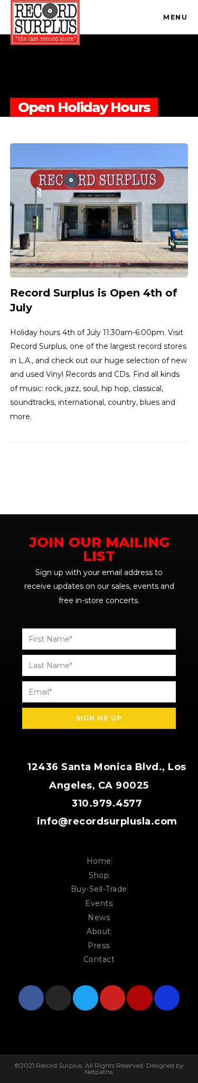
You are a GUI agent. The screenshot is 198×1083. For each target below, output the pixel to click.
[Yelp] (139, 998)
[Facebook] (31, 998)
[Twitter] (85, 998)
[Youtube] (112, 998)
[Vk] (167, 998)
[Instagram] (58, 998)
